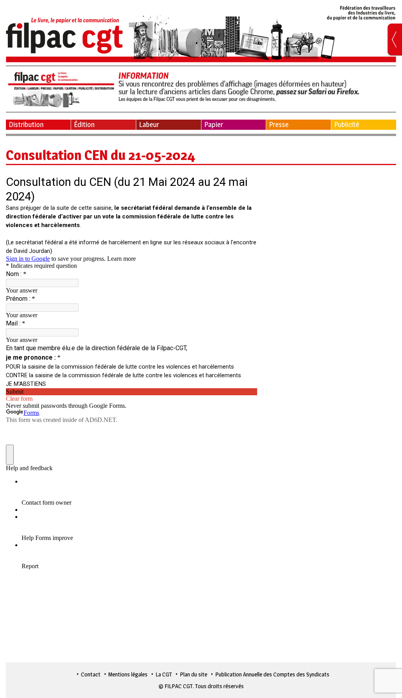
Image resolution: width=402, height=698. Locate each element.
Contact (90, 674)
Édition (84, 124)
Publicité (346, 124)
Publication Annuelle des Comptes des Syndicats (272, 674)
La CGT (163, 674)
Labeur (149, 124)
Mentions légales (128, 674)
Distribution (26, 124)
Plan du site (193, 674)
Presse (279, 124)
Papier (213, 124)
